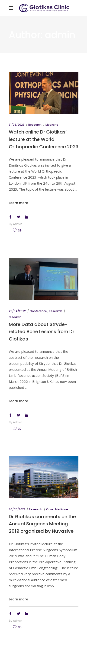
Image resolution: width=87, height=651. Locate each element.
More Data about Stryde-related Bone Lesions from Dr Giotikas (41, 331)
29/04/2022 (17, 311)
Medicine (51, 125)
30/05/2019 (17, 509)
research (15, 317)
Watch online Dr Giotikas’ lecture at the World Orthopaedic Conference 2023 (43, 139)
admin (17, 224)
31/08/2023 (16, 125)
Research (35, 125)
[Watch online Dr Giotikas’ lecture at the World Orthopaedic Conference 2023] (43, 93)
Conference (38, 311)
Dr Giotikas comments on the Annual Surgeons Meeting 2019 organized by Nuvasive (42, 523)
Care (49, 509)
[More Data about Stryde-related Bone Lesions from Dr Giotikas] (43, 279)
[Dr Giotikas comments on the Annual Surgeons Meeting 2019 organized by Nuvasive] (43, 477)
